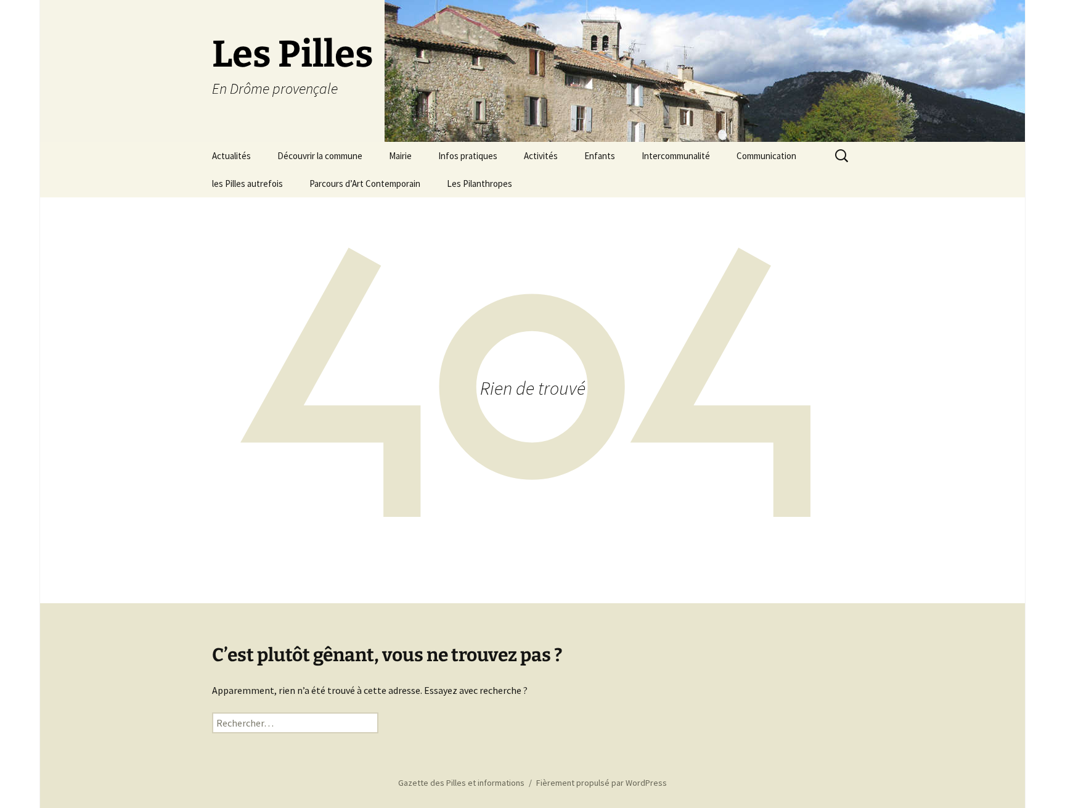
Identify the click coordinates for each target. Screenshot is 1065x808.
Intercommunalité (676, 156)
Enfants (599, 156)
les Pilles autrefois (247, 183)
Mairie (400, 156)
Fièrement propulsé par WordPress (601, 782)
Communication (766, 156)
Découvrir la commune (319, 156)
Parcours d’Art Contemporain (364, 183)
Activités (541, 156)
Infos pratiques (467, 156)
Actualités (231, 156)
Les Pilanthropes (479, 183)
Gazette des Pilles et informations (461, 782)
